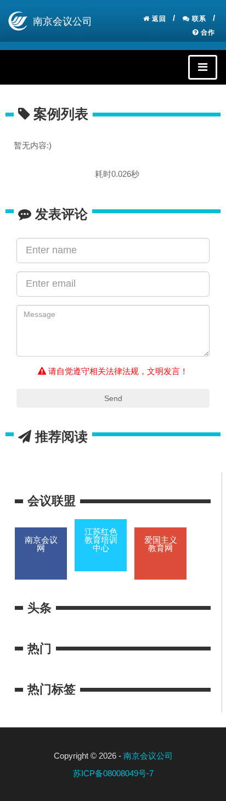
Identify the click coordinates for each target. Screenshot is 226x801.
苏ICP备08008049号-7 (113, 773)
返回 (158, 19)
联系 (198, 19)
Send (113, 398)
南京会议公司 (148, 755)
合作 (207, 32)
